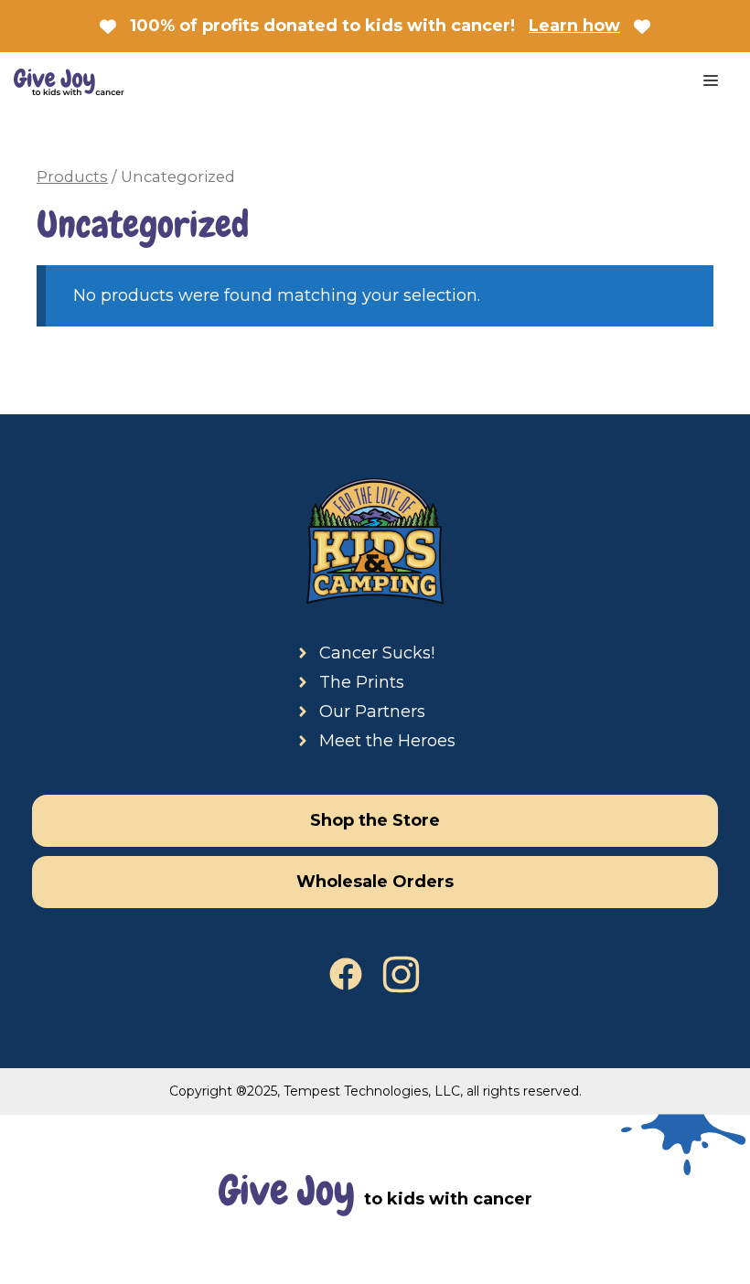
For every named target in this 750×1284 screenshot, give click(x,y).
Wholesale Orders (375, 882)
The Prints (361, 682)
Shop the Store (375, 820)
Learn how (574, 26)
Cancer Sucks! (376, 653)
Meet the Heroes (387, 741)
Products (72, 176)
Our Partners (372, 711)
